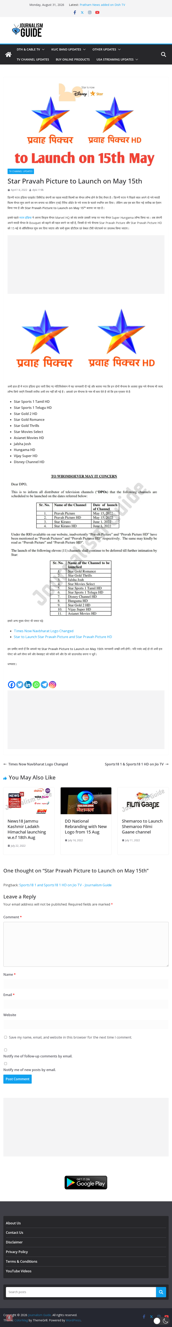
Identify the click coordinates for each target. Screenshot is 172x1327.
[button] (42, 49)
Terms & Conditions (21, 1261)
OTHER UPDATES (104, 49)
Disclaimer (14, 1242)
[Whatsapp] (36, 684)
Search (161, 1292)
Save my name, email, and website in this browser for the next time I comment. (70, 1037)
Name (9, 974)
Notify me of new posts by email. (29, 1069)
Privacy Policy (17, 1251)
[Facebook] (11, 684)
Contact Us (14, 1232)
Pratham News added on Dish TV (102, 5)
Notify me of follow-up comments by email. (37, 1056)
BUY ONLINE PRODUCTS (73, 59)
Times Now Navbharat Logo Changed (43, 631)
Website (9, 1015)
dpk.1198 (37, 190)
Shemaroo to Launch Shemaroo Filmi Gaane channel (142, 826)
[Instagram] (52, 684)
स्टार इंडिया (25, 218)
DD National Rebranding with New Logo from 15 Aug (86, 826)
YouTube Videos (18, 1271)
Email (9, 994)
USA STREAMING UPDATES (115, 59)
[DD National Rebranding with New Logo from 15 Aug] (86, 790)
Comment (12, 917)
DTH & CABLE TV (28, 49)
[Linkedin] (28, 684)
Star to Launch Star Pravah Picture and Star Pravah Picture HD (63, 636)
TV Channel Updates (33, 59)
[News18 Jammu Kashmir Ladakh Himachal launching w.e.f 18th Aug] (28, 790)
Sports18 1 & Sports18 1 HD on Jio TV (134, 764)
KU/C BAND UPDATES (66, 49)
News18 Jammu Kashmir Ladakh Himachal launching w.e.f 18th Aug (27, 829)
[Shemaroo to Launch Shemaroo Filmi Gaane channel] (143, 790)
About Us (13, 1223)
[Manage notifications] (9, 1317)
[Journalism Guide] (8, 54)
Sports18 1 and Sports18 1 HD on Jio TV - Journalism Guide (65, 885)
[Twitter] (19, 684)
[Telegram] (44, 684)
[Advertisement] (86, 264)
